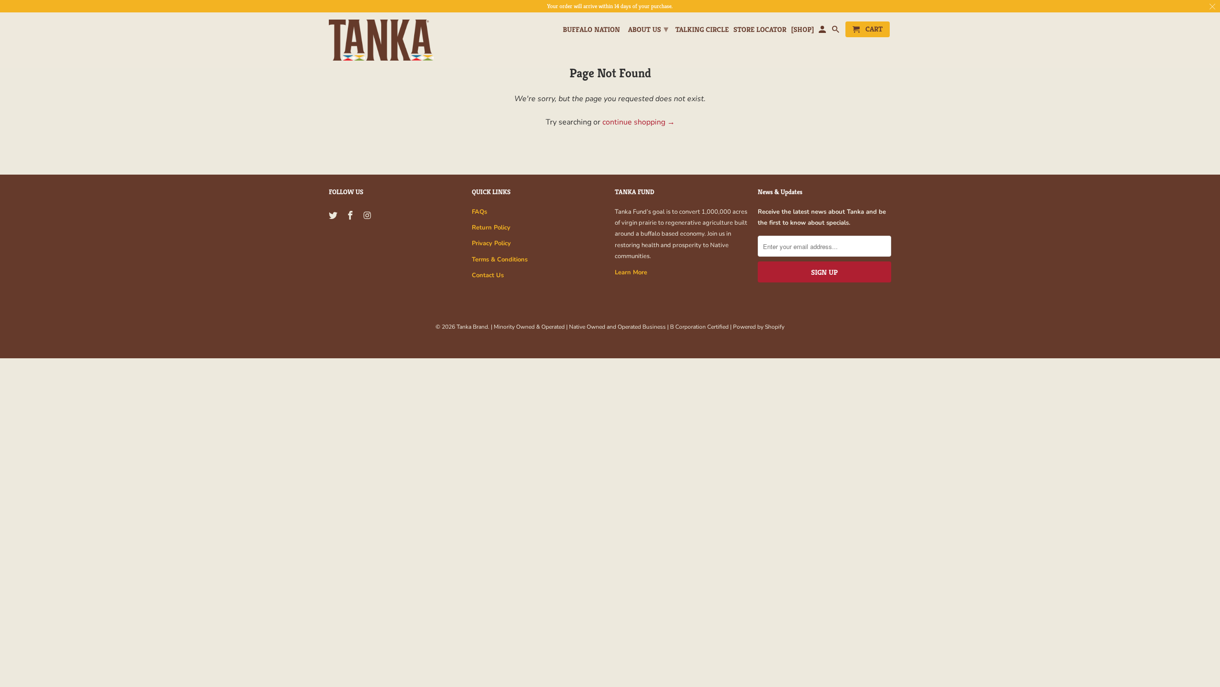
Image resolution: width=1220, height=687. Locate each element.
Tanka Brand (472, 327)
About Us (648, 28)
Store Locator (759, 29)
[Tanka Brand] (381, 40)
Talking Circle (702, 29)
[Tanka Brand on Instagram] (368, 215)
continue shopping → (638, 122)
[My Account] (823, 31)
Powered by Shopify (758, 327)
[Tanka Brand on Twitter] (334, 215)
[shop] (802, 29)
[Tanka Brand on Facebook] (351, 215)
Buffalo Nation (591, 29)
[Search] (836, 31)
